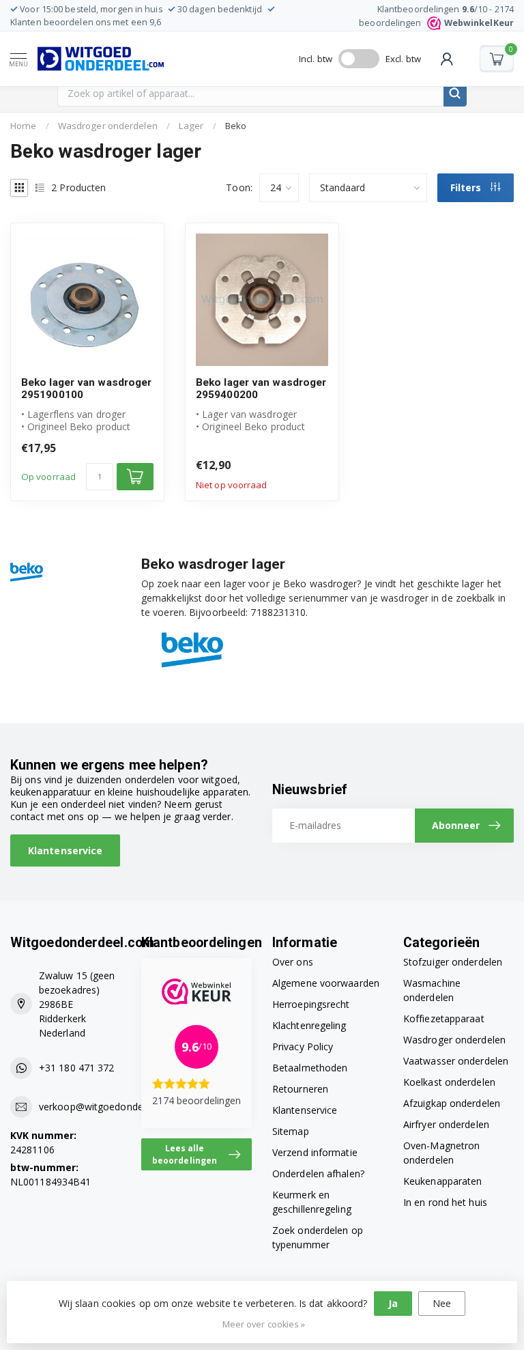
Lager (191, 125)
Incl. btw (315, 59)
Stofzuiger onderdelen (452, 961)
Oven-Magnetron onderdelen (441, 1152)
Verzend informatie (315, 1152)
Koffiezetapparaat (443, 1018)
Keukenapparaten (442, 1181)
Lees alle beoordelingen (184, 1154)
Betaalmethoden (309, 1067)
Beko (235, 125)
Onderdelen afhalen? (318, 1173)
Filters (467, 187)
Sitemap (290, 1131)
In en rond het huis (445, 1202)
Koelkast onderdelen (449, 1081)
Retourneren (300, 1088)
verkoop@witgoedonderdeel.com (113, 1106)
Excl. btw (403, 59)
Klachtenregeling (309, 1025)
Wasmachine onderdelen (432, 990)
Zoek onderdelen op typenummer (317, 1237)
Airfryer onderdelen (446, 1124)
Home (23, 125)
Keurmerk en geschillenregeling (311, 1201)
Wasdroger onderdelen (108, 125)
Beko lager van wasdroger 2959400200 (261, 388)
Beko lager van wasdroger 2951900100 (86, 388)
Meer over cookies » (264, 1324)
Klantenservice (65, 850)
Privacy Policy (302, 1046)
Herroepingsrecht (311, 1004)
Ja (393, 1303)
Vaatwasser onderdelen (455, 1060)
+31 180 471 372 (77, 1067)
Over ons (292, 961)
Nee (442, 1303)
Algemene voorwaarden (325, 982)
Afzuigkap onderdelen (451, 1103)
